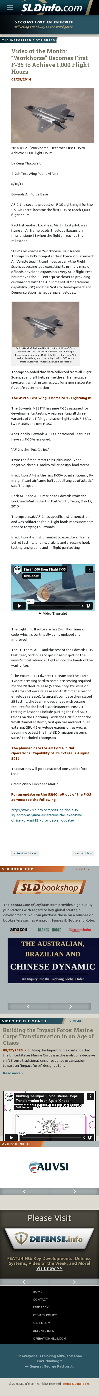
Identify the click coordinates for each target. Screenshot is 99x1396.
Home (37, 1291)
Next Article (82, 853)
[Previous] (28, 1006)
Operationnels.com (49, 1338)
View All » (83, 869)
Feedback (41, 1307)
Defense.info (43, 1330)
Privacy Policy (45, 1315)
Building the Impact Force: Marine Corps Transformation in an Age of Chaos (48, 1036)
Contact (40, 1299)
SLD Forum (41, 1323)
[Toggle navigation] (10, 7)
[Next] (70, 1006)
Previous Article (26, 853)
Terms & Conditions (75, 1383)
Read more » (13, 1073)
